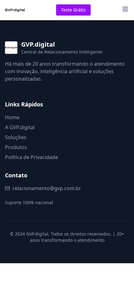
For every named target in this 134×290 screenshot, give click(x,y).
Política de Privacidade (31, 157)
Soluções (15, 137)
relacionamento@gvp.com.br (46, 188)
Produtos (16, 147)
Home (12, 117)
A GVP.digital (20, 127)
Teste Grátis (73, 10)
